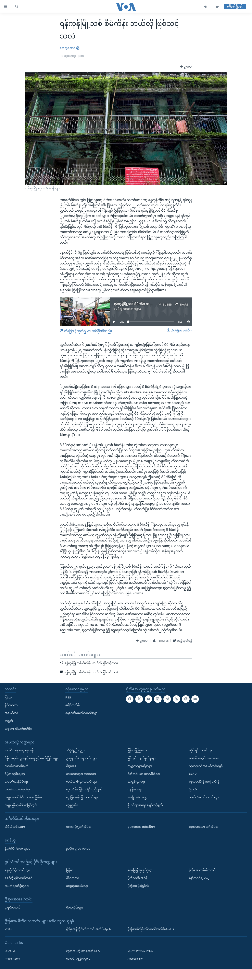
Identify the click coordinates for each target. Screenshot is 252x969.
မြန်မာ (8, 697)
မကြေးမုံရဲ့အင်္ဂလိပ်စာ (78, 826)
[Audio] (206, 7)
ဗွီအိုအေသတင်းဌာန (129, 308)
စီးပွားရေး (72, 766)
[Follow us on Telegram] (167, 699)
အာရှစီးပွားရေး (136, 781)
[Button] (186, 67)
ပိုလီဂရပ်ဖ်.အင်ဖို (137, 878)
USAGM (10, 950)
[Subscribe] (195, 699)
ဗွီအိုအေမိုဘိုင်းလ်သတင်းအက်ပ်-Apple (88, 929)
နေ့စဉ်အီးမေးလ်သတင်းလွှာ (81, 713)
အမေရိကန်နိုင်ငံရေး (16, 781)
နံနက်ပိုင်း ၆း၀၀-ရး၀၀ (17, 848)
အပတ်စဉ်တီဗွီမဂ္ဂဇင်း (17, 885)
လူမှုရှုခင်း (72, 805)
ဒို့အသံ (193, 789)
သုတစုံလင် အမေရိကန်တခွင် (206, 766)
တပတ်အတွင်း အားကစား (81, 773)
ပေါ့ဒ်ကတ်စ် (72, 705)
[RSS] (176, 699)
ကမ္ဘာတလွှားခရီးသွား (140, 766)
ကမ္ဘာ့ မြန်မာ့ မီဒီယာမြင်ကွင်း (21, 805)
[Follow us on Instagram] (157, 699)
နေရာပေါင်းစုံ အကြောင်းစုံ (204, 781)
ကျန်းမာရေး (135, 789)
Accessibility (135, 958)
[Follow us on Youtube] (148, 699)
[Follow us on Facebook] (129, 699)
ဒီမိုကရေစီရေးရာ (15, 773)
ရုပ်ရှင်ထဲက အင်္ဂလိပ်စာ (141, 826)
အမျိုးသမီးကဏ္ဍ (137, 797)
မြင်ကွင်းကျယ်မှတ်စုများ (142, 758)
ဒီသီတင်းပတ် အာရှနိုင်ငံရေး (144, 773)
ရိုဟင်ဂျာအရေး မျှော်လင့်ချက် (145, 805)
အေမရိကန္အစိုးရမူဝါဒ (78, 958)
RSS (68, 697)
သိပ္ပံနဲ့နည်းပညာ (75, 750)
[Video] (218, 7)
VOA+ (8, 929)
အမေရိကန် (11, 713)
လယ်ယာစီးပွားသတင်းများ (81, 781)
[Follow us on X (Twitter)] (139, 699)
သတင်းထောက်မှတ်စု (17, 789)
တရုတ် (9, 720)
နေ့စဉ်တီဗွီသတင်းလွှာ (17, 870)
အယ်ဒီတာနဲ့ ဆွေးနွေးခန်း (19, 750)
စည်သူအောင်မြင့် (70, 48)
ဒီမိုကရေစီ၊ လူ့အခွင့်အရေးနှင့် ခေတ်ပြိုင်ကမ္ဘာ (31, 758)
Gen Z (193, 773)
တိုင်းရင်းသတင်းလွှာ (201, 750)
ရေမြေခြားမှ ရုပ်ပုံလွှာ (140, 870)
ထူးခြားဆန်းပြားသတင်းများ (82, 797)
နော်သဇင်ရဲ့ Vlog (199, 878)
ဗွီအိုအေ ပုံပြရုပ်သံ (138, 885)
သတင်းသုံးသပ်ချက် (17, 766)
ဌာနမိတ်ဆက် (12, 907)
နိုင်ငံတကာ (11, 705)
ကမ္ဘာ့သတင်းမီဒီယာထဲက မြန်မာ (23, 797)
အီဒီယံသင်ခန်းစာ (15, 826)
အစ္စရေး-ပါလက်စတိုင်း (18, 728)
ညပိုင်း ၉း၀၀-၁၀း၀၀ (78, 848)
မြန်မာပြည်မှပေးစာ (138, 750)
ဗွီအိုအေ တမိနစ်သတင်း (203, 870)
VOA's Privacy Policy (140, 950)
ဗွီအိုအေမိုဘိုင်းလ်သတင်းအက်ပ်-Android (151, 929)
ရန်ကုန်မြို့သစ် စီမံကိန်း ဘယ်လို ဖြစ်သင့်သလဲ (144, 304)
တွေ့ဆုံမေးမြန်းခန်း (77, 885)
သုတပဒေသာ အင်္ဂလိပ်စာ (203, 826)
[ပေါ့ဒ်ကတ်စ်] (185, 699)
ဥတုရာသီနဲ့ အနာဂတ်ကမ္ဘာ (81, 758)
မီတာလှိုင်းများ (74, 907)
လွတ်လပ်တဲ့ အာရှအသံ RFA (83, 950)
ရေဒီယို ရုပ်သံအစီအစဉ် (18, 878)
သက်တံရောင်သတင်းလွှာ (204, 797)
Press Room (12, 958)
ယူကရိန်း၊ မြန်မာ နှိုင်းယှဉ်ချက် (84, 789)
